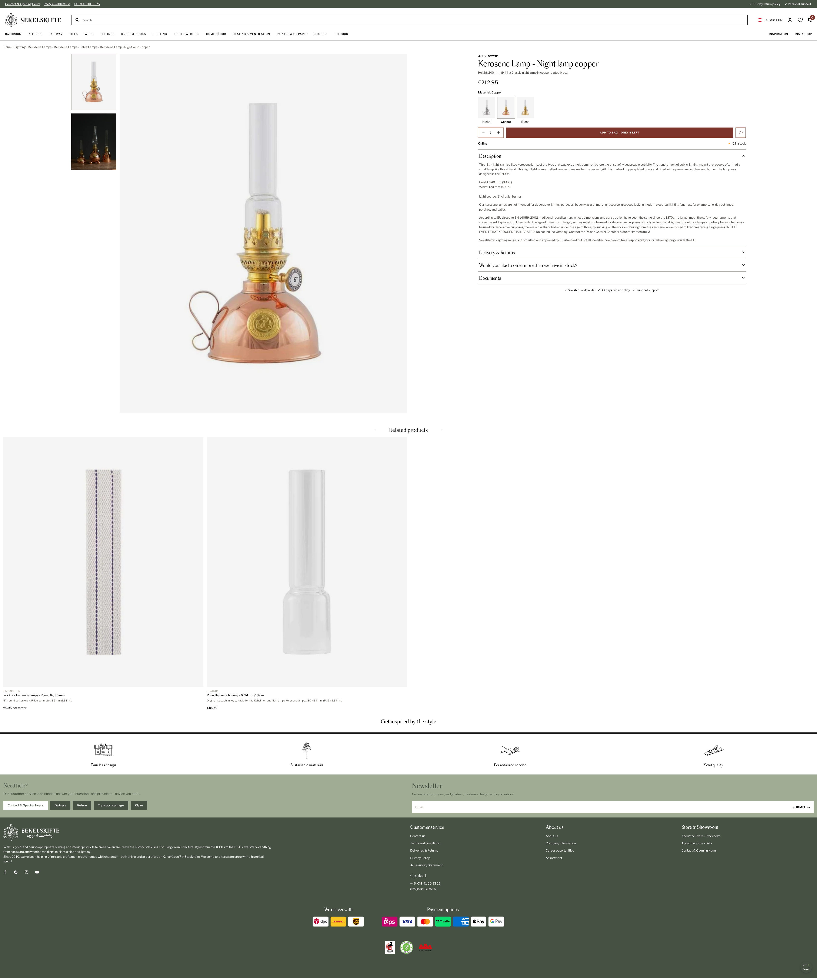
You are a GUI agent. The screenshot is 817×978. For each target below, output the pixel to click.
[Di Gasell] (390, 947)
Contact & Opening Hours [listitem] (25, 805)
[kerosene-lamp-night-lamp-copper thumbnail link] (93, 82)
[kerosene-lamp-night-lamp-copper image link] (263, 233)
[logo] (33, 20)
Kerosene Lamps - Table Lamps (75, 47)
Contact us (417, 836)
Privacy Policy (420, 858)
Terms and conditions (425, 843)
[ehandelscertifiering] (406, 947)
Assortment (554, 858)
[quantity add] (498, 132)
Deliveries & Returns (424, 850)
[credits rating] (425, 947)
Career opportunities (560, 850)
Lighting (20, 47)
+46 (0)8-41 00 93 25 (425, 883)
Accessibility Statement (426, 865)
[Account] (790, 20)
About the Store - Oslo (696, 843)
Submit (799, 807)
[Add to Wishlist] (741, 133)
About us (552, 836)
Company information (561, 843)
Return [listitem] (82, 805)
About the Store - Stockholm (701, 836)
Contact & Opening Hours (22, 4)
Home (7, 47)
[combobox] (413, 20)
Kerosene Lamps (39, 47)
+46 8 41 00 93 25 (87, 4)
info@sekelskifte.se (57, 4)
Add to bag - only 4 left (619, 132)
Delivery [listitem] (60, 805)
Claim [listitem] (139, 805)
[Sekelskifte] (137, 832)
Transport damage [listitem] (111, 805)
